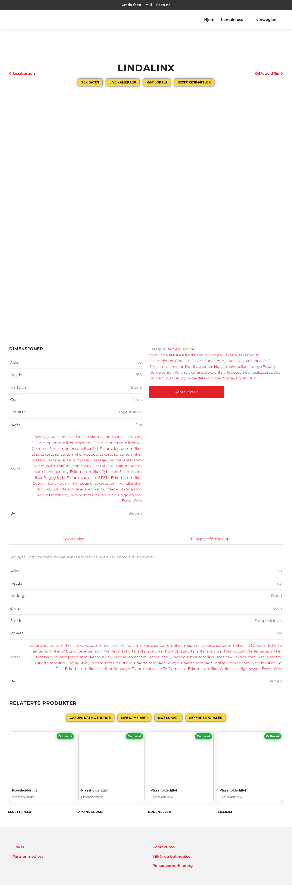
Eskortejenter (161, 361)
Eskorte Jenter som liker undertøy (202, 657)
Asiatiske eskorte (181, 355)
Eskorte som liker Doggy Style (61, 663)
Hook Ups (234, 361)
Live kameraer (122, 82)
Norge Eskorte (263, 366)
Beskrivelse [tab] (73, 539)
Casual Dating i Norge (90, 718)
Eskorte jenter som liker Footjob (69, 454)
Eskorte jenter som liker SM (73, 448)
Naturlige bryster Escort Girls (256, 669)
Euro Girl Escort (189, 361)
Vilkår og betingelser (172, 856)
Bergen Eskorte (180, 349)
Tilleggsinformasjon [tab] (210, 539)
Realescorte (261, 372)
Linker (18, 847)
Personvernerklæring (172, 865)
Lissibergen (24, 73)
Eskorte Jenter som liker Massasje (76, 460)
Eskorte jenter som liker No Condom (234, 645)
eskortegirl (248, 355)
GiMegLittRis (267, 73)
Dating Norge (209, 355)
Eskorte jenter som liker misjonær (61, 443)
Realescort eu (238, 372)
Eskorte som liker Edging (70, 483)
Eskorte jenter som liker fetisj (94, 651)
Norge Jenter (161, 372)
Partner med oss (28, 856)
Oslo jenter (214, 372)
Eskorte (230, 355)
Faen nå (163, 5)
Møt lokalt (156, 82)
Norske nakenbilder (231, 366)
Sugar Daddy (173, 378)
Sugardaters (198, 378)
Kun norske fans (188, 372)
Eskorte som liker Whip (89, 495)
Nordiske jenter (198, 366)
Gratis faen (131, 5)
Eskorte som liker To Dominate (158, 669)
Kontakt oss (232, 20)
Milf (148, 5)
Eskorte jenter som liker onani (114, 437)
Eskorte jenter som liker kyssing (209, 651)
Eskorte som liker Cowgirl (157, 663)
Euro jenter (214, 361)
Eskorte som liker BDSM (87, 477)
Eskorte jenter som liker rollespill (85, 466)
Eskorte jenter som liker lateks (59, 437)
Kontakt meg (187, 392)
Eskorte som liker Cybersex (94, 472)
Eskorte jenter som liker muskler (82, 657)
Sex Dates (90, 82)
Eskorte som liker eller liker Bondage (85, 489)
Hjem (209, 20)
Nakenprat (173, 366)
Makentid (253, 361)
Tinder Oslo (246, 378)
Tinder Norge (222, 378)
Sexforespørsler (194, 82)
